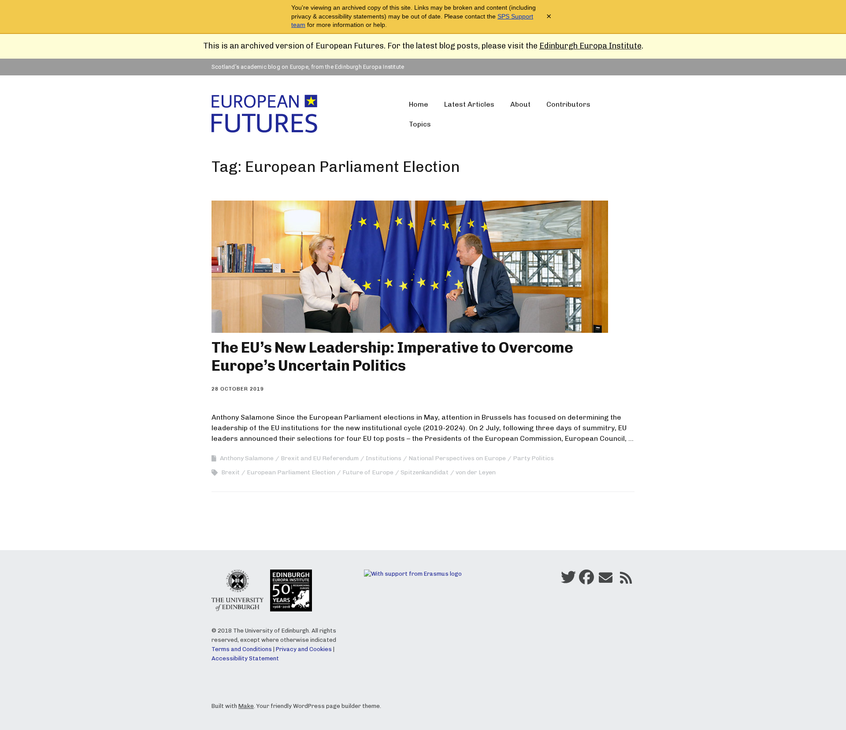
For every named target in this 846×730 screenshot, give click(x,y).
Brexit (230, 472)
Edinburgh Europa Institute (590, 46)
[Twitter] (568, 580)
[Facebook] (586, 580)
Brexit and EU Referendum (320, 458)
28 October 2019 (238, 389)
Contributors (568, 104)
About (520, 104)
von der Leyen (476, 472)
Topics (420, 124)
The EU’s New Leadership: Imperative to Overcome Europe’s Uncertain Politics (392, 357)
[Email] (605, 580)
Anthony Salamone (247, 458)
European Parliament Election (291, 472)
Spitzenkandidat (425, 472)
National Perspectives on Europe (457, 458)
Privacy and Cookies (304, 649)
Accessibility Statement (245, 658)
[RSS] (625, 580)
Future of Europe (367, 472)
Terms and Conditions (242, 649)
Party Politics (533, 458)
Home (418, 104)
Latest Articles (469, 104)
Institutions (383, 458)
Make (246, 706)
